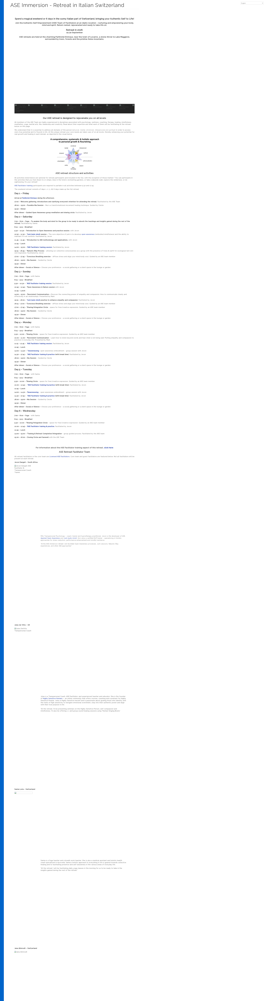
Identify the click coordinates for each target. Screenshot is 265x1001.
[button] (17, 74)
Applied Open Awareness (50, 538)
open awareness (88, 234)
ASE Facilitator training (23, 185)
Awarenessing (33, 351)
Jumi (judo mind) (33, 234)
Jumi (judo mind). (70, 538)
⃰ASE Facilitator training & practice (41, 354)
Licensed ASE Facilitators (60, 456)
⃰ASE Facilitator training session (39, 247)
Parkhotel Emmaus (29, 198)
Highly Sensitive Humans (53, 698)
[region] (74, 78)
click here (108, 448)
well (93, 122)
